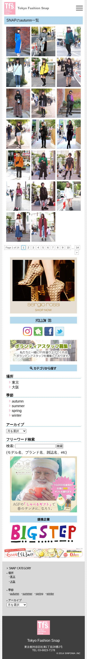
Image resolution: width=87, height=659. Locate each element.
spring (17, 411)
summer (18, 406)
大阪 (15, 387)
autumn (18, 401)
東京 (15, 382)
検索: (10, 446)
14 (77, 247)
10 (68, 247)
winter (16, 415)
